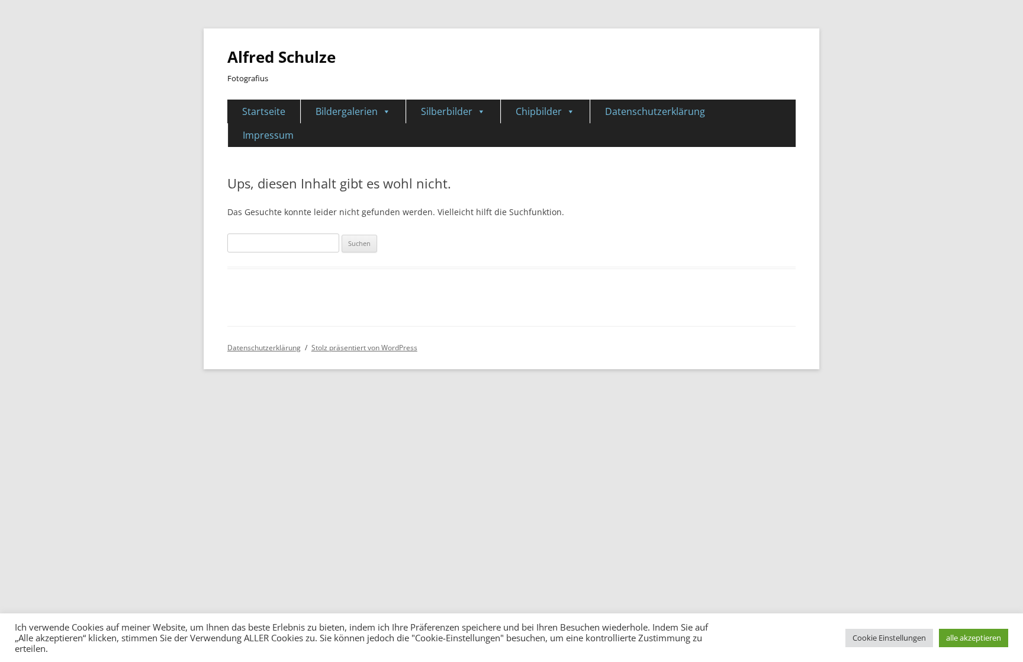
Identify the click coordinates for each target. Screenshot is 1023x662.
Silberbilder (446, 111)
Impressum (268, 135)
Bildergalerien (347, 111)
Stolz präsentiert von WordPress (364, 348)
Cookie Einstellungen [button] (889, 637)
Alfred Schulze (281, 57)
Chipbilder (539, 111)
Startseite (263, 111)
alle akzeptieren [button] (973, 637)
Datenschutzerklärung (655, 111)
